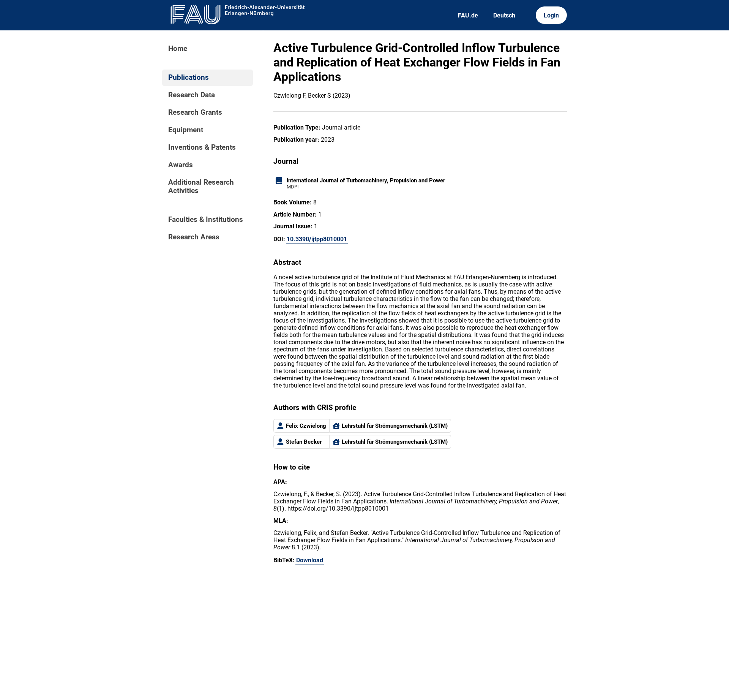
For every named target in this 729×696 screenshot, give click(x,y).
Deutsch (504, 15)
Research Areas (193, 237)
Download (309, 560)
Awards (180, 165)
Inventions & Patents (202, 147)
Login (551, 15)
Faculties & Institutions (205, 219)
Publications (188, 77)
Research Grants (195, 112)
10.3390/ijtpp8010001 (317, 239)
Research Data (191, 95)
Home (177, 48)
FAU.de (468, 15)
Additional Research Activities (201, 186)
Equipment (185, 130)
